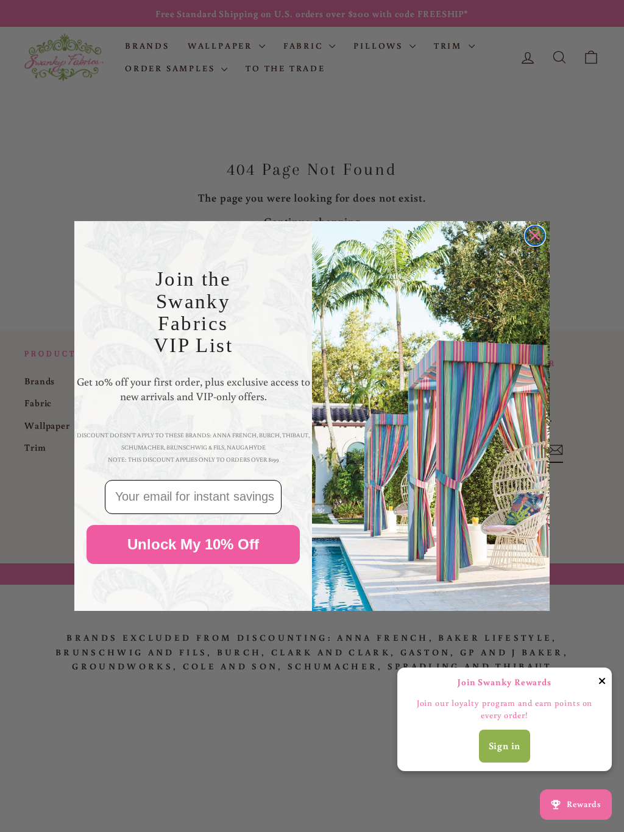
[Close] (602, 683)
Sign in (505, 745)
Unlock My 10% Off (193, 544)
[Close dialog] (535, 235)
